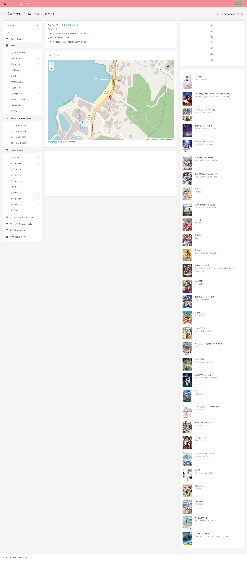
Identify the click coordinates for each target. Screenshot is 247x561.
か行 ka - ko (16, 163)
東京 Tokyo (16, 111)
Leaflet (148, 139)
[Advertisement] (111, 173)
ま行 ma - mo (17, 192)
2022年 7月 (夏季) (19, 137)
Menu (29, 3)
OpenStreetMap (158, 139)
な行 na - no (16, 181)
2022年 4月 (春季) (19, 143)
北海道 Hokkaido (18, 52)
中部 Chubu (16, 70)
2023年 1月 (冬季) (18, 125)
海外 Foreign (16, 105)
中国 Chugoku (17, 82)
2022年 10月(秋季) (19, 131)
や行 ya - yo (16, 198)
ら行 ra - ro (16, 204)
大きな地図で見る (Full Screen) (61, 141)
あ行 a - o (15, 157)
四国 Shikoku (16, 88)
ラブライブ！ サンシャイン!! (66, 25)
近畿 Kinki (15, 76)
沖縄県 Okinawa (18, 99)
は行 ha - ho (16, 187)
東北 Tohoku (16, 58)
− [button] (51, 68)
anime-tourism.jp (24, 557)
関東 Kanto (15, 64)
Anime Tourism (227, 14)
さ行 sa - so (16, 169)
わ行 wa (14, 210)
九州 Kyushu (16, 93)
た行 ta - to (16, 175)
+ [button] (51, 64)
